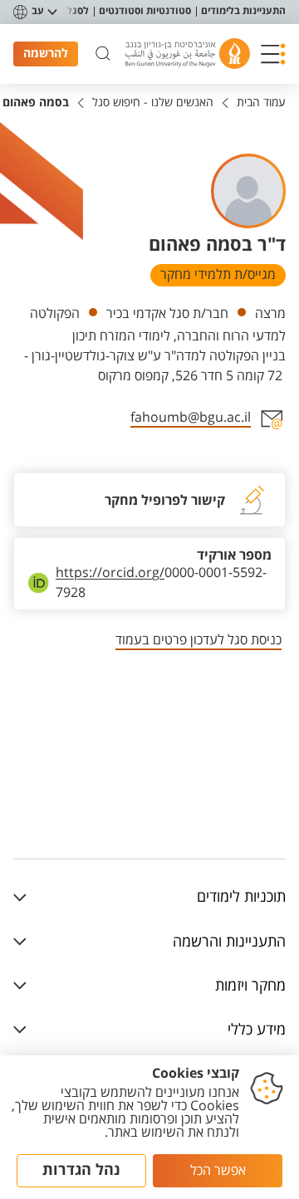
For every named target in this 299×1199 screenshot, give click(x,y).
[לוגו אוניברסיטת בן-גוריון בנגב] (187, 53)
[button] (273, 54)
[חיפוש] (103, 54)
